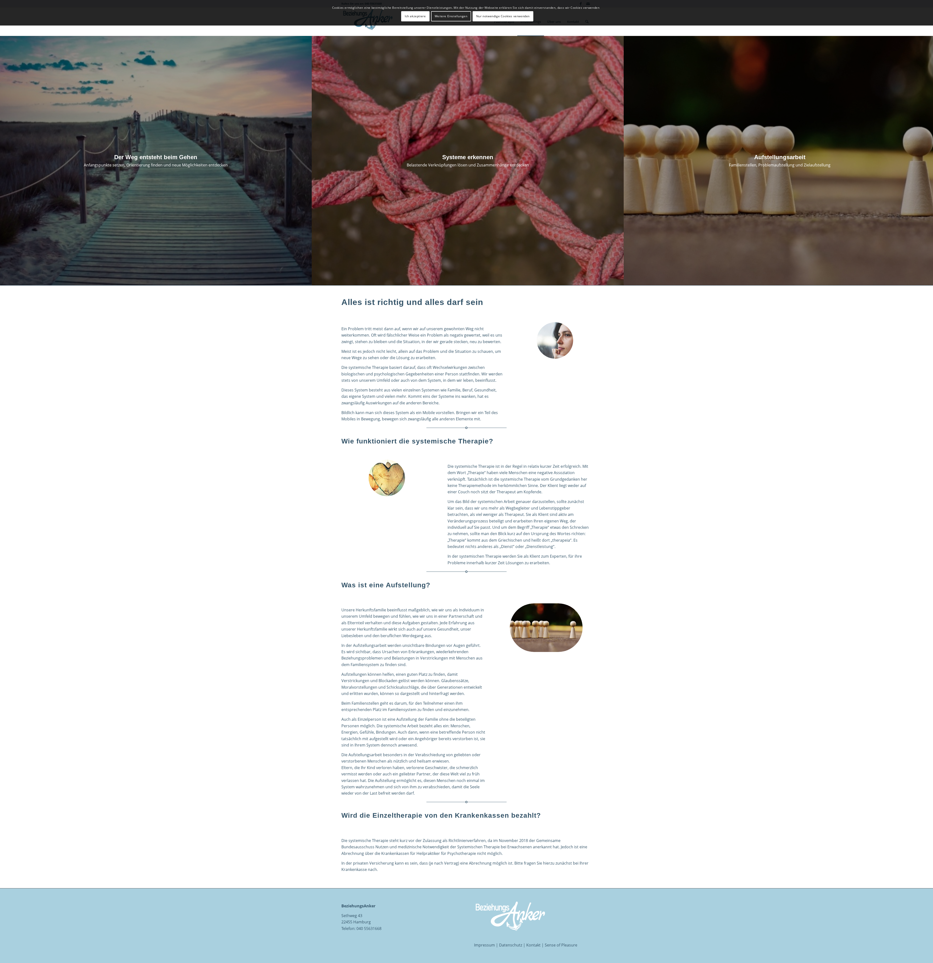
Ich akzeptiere (415, 16)
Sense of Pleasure (561, 945)
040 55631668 (368, 928)
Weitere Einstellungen (451, 16)
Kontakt (533, 945)
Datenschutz (510, 945)
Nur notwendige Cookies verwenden (503, 16)
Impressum (484, 945)
